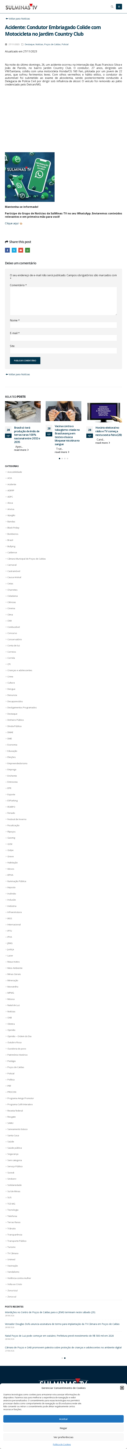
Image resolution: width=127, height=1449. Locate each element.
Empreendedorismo (17, 763)
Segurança (12, 1153)
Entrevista (12, 781)
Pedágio (11, 1061)
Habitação (12, 862)
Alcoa (10, 502)
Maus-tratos (13, 961)
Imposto (11, 887)
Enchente (12, 775)
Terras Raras (14, 1222)
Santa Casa (13, 1135)
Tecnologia (12, 1209)
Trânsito (11, 1228)
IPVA (9, 936)
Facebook (7, 250)
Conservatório (14, 639)
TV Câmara (12, 1253)
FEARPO (11, 806)
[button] (122, 1387)
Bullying (11, 546)
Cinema (11, 608)
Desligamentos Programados (22, 707)
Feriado (11, 812)
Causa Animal (14, 577)
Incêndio (11, 893)
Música (11, 999)
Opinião (11, 1029)
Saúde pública (14, 1147)
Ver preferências (63, 1437)
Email (20, 250)
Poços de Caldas (52, 44)
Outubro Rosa (14, 1042)
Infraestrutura (14, 912)
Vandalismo (13, 1271)
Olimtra (11, 1023)
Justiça (10, 949)
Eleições (11, 757)
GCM (9, 844)
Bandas (11, 521)
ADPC (10, 496)
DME (9, 738)
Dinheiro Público (15, 719)
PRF (9, 1085)
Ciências (11, 602)
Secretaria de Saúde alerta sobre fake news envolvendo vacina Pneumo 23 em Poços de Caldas (56, 1312)
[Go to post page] (23, 411)
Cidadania (12, 595)
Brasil (10, 540)
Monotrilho (12, 986)
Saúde (10, 1141)
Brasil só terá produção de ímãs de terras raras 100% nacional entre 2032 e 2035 (48, 1324)
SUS (9, 1197)
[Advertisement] (63, 122)
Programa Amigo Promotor (20, 1098)
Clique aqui (12, 223)
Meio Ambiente (14, 967)
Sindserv (11, 1178)
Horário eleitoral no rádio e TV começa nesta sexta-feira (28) (68, 431)
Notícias (39, 44)
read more (20, 452)
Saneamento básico (17, 1129)
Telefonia (12, 1216)
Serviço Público (15, 1166)
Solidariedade (14, 1185)
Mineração (12, 980)
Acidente (11, 484)
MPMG (10, 992)
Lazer (10, 955)
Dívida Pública (14, 726)
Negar (63, 1428)
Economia (12, 744)
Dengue (11, 688)
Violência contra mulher (19, 1278)
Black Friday (13, 527)
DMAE (10, 732)
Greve (10, 856)
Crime (10, 676)
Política (11, 1079)
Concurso (12, 633)
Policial (65, 44)
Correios (11, 651)
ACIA (9, 478)
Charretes (12, 589)
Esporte (11, 794)
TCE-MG (11, 1203)
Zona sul (11, 1296)
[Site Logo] (21, 6)
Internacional (14, 924)
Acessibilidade (14, 471)
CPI (9, 664)
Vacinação (12, 1265)
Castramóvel (13, 571)
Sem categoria (14, 1160)
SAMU (10, 1123)
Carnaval (12, 564)
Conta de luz (13, 645)
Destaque (30, 44)
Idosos (10, 868)
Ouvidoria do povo (16, 1048)
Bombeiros (12, 533)
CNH (9, 620)
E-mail (15, 333)
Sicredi (10, 1172)
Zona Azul (12, 1290)
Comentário (18, 285)
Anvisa (10, 509)
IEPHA (10, 874)
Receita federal (15, 1110)
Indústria (11, 906)
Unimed (11, 1259)
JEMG (10, 943)
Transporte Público (16, 1240)
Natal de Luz (13, 1005)
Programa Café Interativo (20, 1104)
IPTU (9, 930)
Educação (12, 750)
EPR (9, 788)
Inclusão (11, 899)
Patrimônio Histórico (17, 1054)
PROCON (11, 1091)
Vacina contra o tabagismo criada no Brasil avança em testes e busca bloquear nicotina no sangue (26, 435)
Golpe (10, 850)
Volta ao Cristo (14, 1284)
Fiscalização (13, 825)
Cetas (10, 583)
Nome (15, 320)
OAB (9, 1017)
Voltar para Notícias (19, 18)
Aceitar (63, 1419)
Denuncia (12, 695)
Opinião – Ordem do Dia (19, 1036)
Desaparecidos (15, 701)
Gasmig (11, 837)
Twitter (14, 250)
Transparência (14, 1234)
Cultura (11, 682)
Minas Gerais (14, 974)
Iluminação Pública (16, 881)
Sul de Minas (13, 1191)
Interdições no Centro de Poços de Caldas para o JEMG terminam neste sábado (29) (107, 433)
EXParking (12, 800)
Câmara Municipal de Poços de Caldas (26, 558)
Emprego (11, 769)
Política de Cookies (62, 1444)
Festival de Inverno (16, 819)
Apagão (11, 515)
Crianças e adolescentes (19, 670)
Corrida (11, 657)
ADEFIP (10, 490)
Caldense (12, 552)
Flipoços (11, 831)
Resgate (11, 1116)
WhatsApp (27, 250)
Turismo (11, 1247)
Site (12, 346)
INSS (9, 918)
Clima (10, 614)
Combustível (13, 626)
